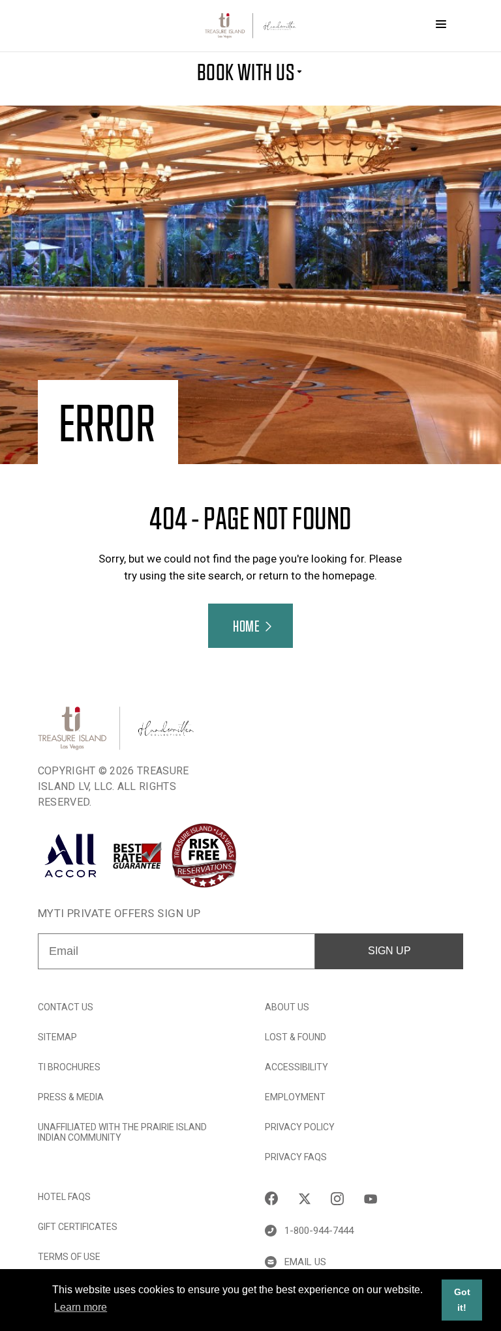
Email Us (305, 1262)
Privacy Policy (300, 1127)
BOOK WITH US (246, 71)
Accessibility (296, 1067)
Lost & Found (295, 1037)
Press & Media (71, 1097)
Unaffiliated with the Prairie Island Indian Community (122, 1132)
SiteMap (57, 1037)
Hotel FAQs (64, 1197)
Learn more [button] (80, 1307)
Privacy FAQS (296, 1157)
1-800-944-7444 (319, 1230)
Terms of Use (69, 1256)
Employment (295, 1097)
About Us (287, 1007)
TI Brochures (69, 1067)
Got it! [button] (462, 1300)
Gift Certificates (77, 1226)
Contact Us (65, 1007)
